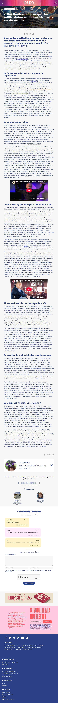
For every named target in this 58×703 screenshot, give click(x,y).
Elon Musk (27, 175)
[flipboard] (33, 34)
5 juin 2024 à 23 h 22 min (34, 545)
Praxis (20, 436)
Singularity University (43, 241)
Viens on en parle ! (29, 483)
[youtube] (22, 638)
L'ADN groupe (6, 692)
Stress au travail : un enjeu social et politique (40, 501)
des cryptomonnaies (22, 58)
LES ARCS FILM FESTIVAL (34, 647)
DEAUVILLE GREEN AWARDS (13, 649)
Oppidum (7, 107)
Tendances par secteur (10, 674)
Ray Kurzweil (36, 175)
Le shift (4, 685)
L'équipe (4, 697)
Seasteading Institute (29, 306)
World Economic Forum (24, 334)
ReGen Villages (23, 239)
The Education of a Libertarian (17, 444)
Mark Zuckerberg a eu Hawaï (18, 87)
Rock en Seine (27, 649)
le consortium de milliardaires (19, 93)
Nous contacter (7, 694)
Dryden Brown (32, 438)
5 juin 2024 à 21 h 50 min (33, 535)
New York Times (45, 412)
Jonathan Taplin (19, 432)
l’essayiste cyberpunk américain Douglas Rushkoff (29, 52)
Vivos (29, 105)
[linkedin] (30, 34)
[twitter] (27, 34)
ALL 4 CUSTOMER (10, 647)
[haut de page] (55, 701)
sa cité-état (12, 103)
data (3, 683)
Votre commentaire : (10, 554)
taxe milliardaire (42, 418)
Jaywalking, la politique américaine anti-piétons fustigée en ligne (17, 502)
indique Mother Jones (29, 440)
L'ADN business (7, 676)
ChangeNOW (39, 645)
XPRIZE (26, 245)
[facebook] (24, 34)
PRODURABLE (21, 647)
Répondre (25, 519)
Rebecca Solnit (8, 384)
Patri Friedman (48, 306)
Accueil (5, 29)
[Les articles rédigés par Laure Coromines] (10, 471)
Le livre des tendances (10, 662)
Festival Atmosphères (12, 645)
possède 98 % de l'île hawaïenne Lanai (40, 89)
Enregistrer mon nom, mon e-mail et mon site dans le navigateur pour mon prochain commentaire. (28, 571)
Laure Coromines (12, 25)
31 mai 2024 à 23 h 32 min (22, 524)
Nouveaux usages (13, 29)
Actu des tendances (8, 671)
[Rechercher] (56, 3)
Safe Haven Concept (34, 143)
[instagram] (18, 638)
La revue (5, 664)
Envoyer (29, 583)
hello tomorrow (27, 645)
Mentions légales (8, 699)
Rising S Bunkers (36, 105)
